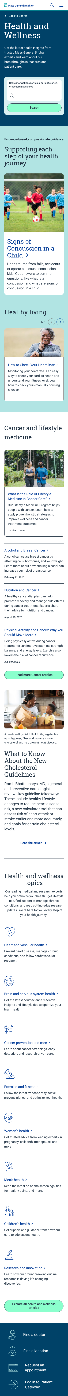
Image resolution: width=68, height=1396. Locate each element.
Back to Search (18, 15)
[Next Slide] (59, 321)
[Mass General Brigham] (19, 5)
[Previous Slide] (51, 321)
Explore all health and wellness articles (33, 1306)
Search (34, 107)
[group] (34, 364)
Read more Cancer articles (34, 675)
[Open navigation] (61, 5)
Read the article (31, 843)
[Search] (52, 5)
